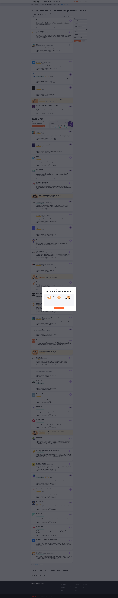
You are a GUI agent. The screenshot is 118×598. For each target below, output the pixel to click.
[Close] (75, 288)
